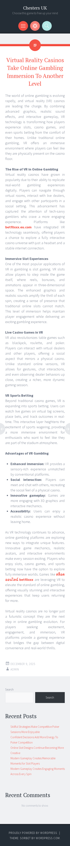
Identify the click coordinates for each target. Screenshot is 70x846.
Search (9, 689)
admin (14, 669)
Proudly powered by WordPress (33, 833)
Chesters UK (35, 8)
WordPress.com (48, 838)
